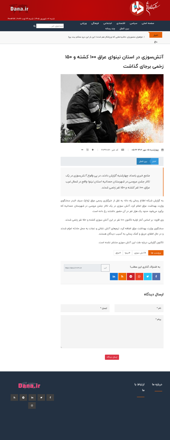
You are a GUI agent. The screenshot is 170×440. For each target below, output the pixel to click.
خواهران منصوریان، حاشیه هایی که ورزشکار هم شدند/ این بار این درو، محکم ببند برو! (105, 37)
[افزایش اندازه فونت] (91, 150)
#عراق (118, 253)
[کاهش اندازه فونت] (81, 150)
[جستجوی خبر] (49, 26)
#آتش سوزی (140, 253)
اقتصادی (121, 23)
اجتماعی (107, 23)
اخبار (154, 161)
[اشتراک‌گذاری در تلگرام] (131, 276)
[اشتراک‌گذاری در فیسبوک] (156, 276)
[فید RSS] (122, 276)
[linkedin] (32, 397)
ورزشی (83, 23)
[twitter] (41, 397)
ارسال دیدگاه (112, 357)
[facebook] (50, 397)
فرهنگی (95, 23)
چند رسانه (110, 28)
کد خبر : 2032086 (110, 150)
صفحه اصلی (148, 23)
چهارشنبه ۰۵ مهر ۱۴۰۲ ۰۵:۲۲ (145, 150)
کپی (105, 267)
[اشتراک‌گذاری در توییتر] (148, 276)
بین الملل (124, 28)
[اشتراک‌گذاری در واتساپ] (139, 276)
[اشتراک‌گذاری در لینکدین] (114, 276)
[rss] (14, 397)
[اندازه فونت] (86, 150)
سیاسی (133, 23)
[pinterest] (23, 397)
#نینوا (127, 253)
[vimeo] (32, 405)
